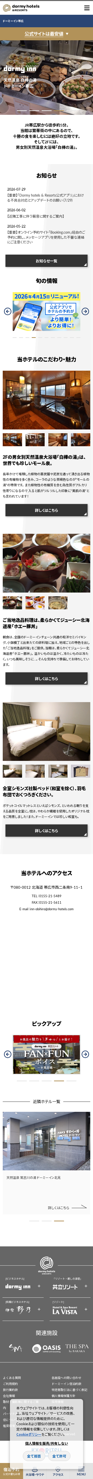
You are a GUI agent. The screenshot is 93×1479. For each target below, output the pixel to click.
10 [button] (72, 337)
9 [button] (66, 337)
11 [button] (78, 337)
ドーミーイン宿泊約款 (66, 1384)
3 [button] (47, 110)
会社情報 (9, 1396)
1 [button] (22, 110)
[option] (46, 77)
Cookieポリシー (28, 1434)
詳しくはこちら (46, 510)
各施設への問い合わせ (66, 1378)
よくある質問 (12, 1378)
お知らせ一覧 (46, 260)
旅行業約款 (10, 1390)
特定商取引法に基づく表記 (69, 1390)
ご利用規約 (10, 1384)
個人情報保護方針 (63, 1396)
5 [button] (71, 110)
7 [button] (53, 337)
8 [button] (59, 337)
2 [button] (34, 110)
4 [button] (59, 110)
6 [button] (47, 337)
